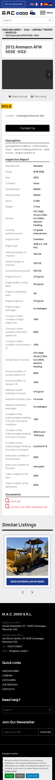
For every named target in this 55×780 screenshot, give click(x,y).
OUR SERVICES (9, 684)
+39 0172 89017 (14, 646)
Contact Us (27, 128)
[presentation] (23, 592)
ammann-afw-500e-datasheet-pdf (29, 507)
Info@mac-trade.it (18, 651)
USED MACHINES (10, 671)
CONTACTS (8, 689)
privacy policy (11, 771)
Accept (9, 775)
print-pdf (15, 501)
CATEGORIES (9, 680)
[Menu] (43, 12)
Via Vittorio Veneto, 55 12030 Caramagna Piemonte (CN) (23, 640)
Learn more (32, 775)
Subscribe (45, 732)
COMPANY (7, 675)
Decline (20, 775)
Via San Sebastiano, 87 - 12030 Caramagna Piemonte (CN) (24, 627)
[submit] (50, 20)
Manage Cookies (10, 753)
